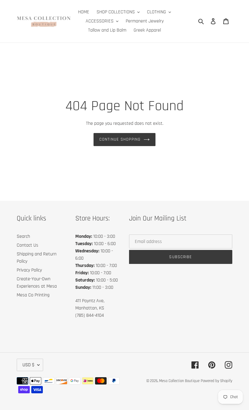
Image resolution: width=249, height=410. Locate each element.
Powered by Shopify (216, 380)
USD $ (28, 365)
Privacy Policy (29, 270)
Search (23, 236)
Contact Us (27, 245)
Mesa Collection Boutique (179, 380)
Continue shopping (120, 139)
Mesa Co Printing (33, 295)
